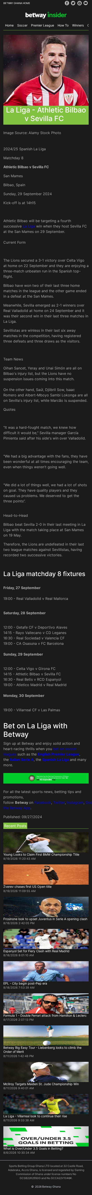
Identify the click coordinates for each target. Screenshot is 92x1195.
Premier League (42, 25)
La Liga (29, 226)
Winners (78, 25)
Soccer (22, 25)
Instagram (75, 802)
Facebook (42, 802)
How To (63, 25)
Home (9, 25)
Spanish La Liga (55, 759)
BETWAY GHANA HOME (16, 3)
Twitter (59, 802)
